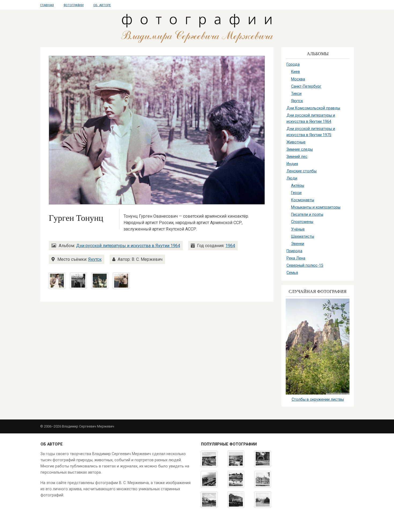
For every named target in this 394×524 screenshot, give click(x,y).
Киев (295, 71)
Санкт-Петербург (306, 86)
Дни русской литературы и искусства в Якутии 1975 (311, 132)
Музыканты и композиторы (315, 207)
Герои (296, 193)
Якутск (95, 259)
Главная (47, 5)
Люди (292, 178)
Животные (296, 142)
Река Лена (296, 258)
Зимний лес (297, 156)
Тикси (296, 93)
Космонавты (302, 200)
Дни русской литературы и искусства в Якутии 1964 (128, 245)
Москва (298, 79)
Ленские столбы (302, 171)
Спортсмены (302, 222)
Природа (294, 251)
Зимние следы (300, 149)
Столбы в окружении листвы (318, 399)
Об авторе (102, 5)
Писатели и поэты (307, 214)
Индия (292, 164)
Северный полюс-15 (305, 265)
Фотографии (74, 5)
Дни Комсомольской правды (313, 108)
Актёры (297, 185)
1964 (230, 245)
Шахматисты (302, 236)
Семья (292, 272)
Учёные (298, 229)
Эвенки (297, 243)
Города (293, 64)
